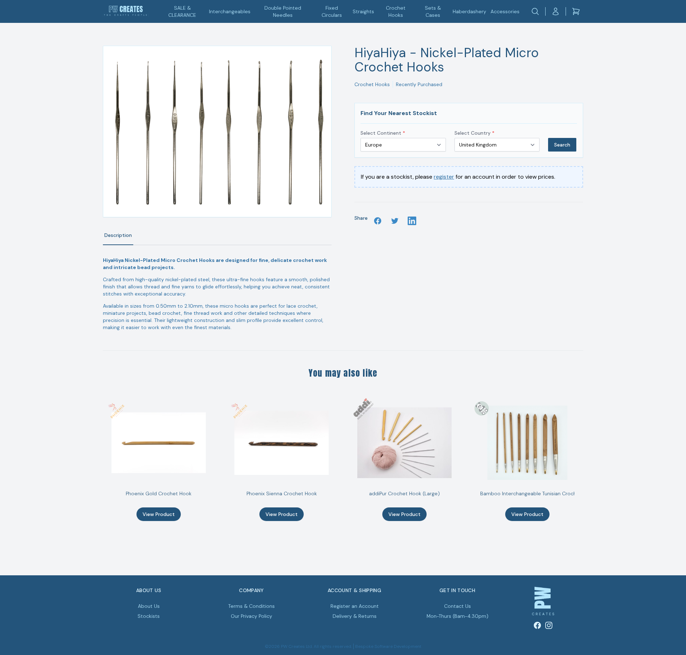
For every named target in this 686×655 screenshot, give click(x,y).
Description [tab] (118, 235)
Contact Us (457, 606)
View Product (159, 514)
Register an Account (354, 606)
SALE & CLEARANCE (182, 11)
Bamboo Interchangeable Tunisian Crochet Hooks (539, 493)
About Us (149, 606)
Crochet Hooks (396, 11)
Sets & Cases (433, 11)
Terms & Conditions (251, 606)
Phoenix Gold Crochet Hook (159, 493)
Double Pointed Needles (282, 11)
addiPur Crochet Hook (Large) (404, 493)
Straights (363, 11)
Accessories (505, 11)
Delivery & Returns (355, 616)
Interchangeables (229, 11)
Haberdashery (469, 11)
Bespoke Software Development (388, 646)
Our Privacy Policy (251, 616)
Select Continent (383, 133)
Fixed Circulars (332, 11)
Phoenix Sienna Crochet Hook (282, 493)
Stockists (149, 616)
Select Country (474, 133)
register (444, 176)
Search (562, 145)
